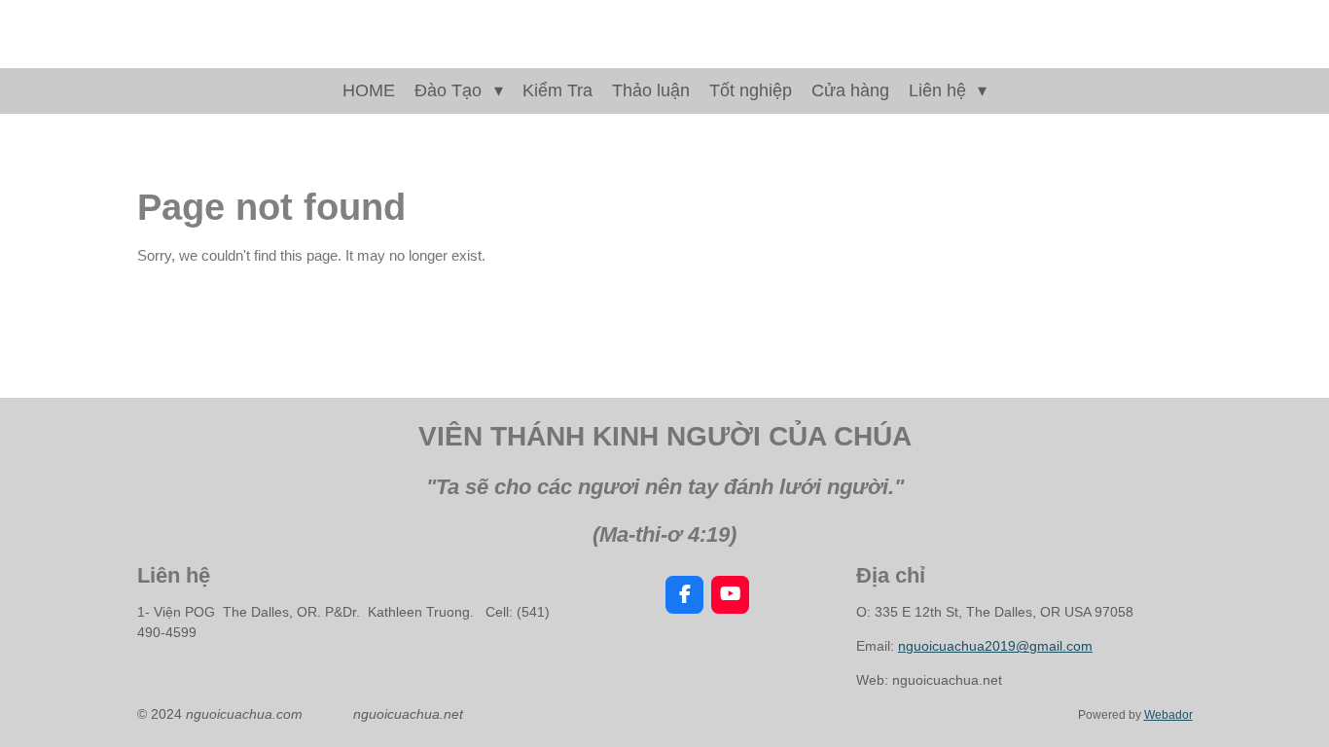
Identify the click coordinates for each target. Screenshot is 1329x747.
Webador (1168, 714)
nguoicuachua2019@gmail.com (995, 646)
